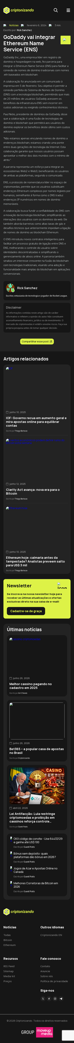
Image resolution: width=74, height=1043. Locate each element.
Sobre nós (46, 976)
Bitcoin (7, 940)
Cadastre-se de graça (26, 611)
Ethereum (9, 945)
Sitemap (8, 971)
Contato (45, 966)
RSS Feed (8, 966)
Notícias (14, 25)
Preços (7, 981)
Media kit (9, 976)
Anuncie (45, 971)
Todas (7, 935)
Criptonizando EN (51, 935)
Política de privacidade (54, 981)
